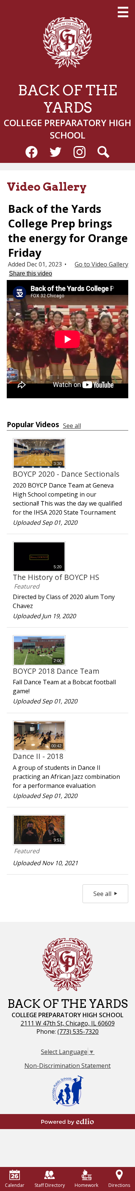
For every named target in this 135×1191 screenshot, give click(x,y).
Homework (86, 1185)
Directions (119, 1185)
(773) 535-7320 (78, 1031)
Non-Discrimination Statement (67, 1066)
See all (72, 426)
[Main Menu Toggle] (123, 12)
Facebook (31, 152)
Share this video (30, 273)
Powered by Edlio (67, 1121)
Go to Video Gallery (101, 264)
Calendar (14, 1185)
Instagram (79, 152)
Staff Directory (49, 1185)
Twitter (55, 152)
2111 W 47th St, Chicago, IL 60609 (68, 1023)
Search (103, 152)
